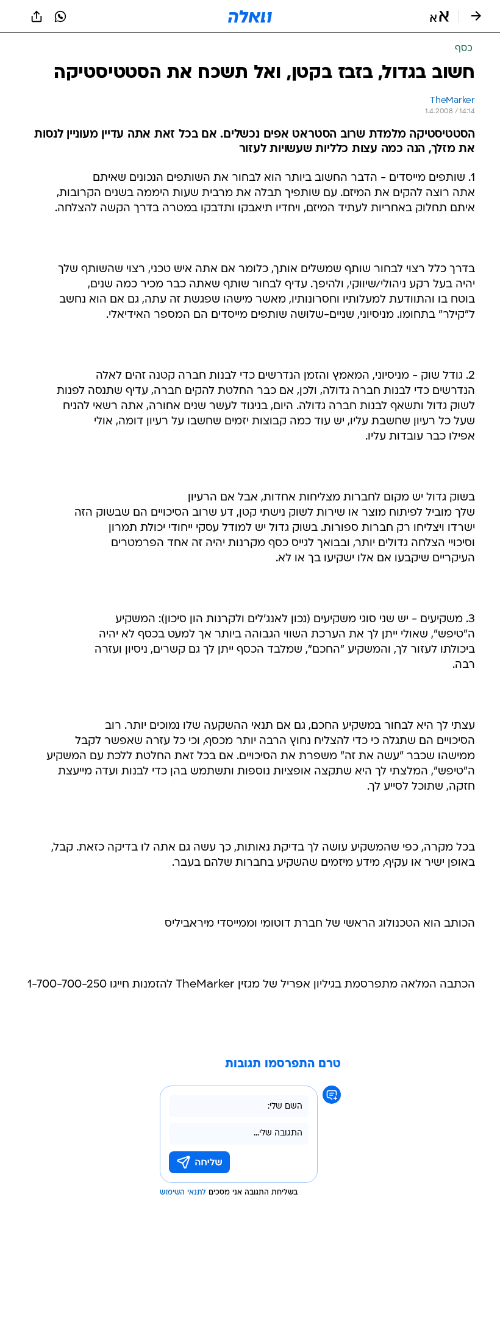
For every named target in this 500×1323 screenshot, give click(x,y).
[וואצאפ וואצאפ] (60, 16)
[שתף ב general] (36, 16)
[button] (439, 16)
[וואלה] (250, 16)
